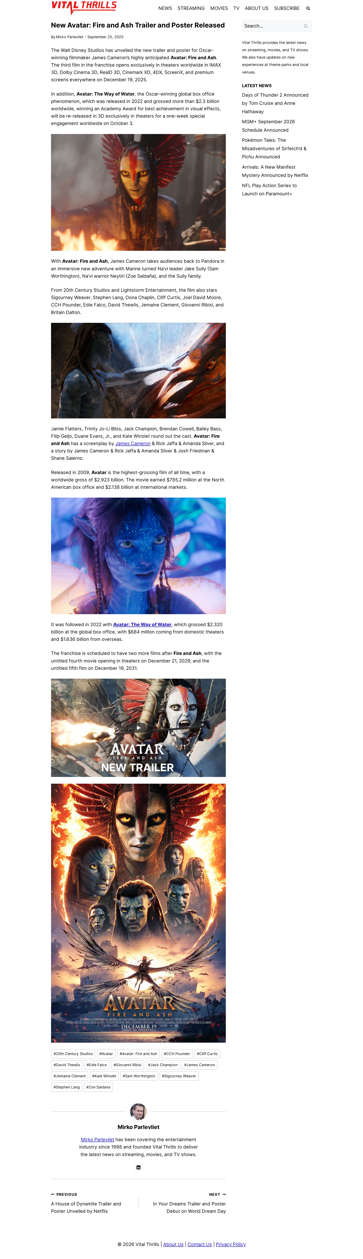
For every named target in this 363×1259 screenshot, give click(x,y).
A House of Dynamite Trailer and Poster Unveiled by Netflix (86, 1203)
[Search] (306, 25)
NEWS (165, 8)
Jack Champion (163, 1065)
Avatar (106, 1053)
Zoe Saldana (98, 1087)
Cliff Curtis (207, 1053)
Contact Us (200, 1244)
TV (236, 8)
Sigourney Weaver (179, 1076)
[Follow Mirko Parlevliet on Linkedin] (138, 1167)
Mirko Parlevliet (69, 37)
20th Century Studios (73, 1053)
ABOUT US (256, 8)
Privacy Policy (231, 1244)
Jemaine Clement (70, 1076)
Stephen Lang (67, 1087)
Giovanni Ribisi (127, 1065)
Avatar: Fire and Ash (138, 1053)
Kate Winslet (104, 1076)
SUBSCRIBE (287, 8)
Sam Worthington (139, 1076)
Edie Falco (97, 1065)
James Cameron (133, 443)
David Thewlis (67, 1065)
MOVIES (219, 8)
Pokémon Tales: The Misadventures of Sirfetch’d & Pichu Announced (274, 148)
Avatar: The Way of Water (142, 624)
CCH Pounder (177, 1053)
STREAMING (191, 8)
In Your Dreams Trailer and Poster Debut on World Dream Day (189, 1203)
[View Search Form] (308, 8)
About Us (173, 1244)
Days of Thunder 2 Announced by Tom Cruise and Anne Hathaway (275, 103)
